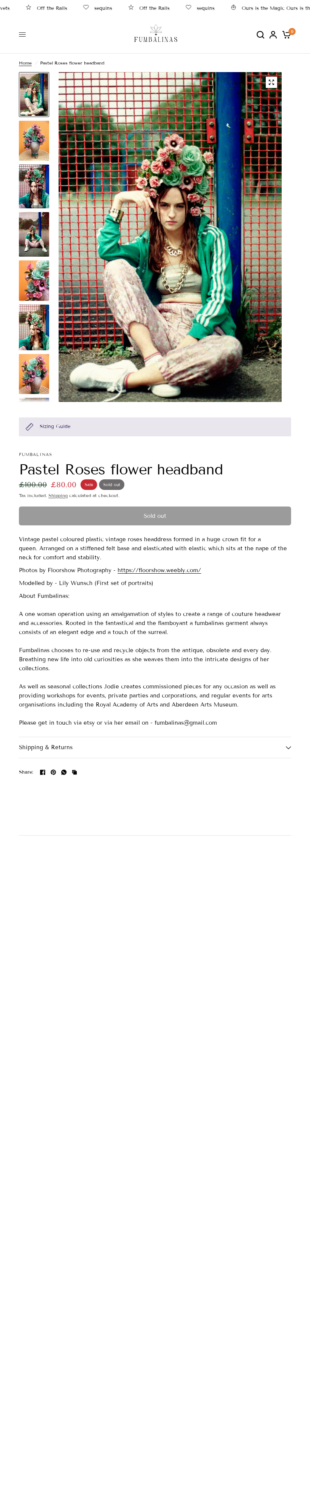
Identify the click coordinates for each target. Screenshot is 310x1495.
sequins (88, 8)
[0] (285, 34)
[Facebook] (42, 772)
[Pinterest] (53, 772)
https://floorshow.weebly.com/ (159, 570)
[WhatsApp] (63, 772)
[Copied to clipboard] (74, 772)
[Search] (260, 34)
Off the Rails (37, 8)
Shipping (58, 495)
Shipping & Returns (46, 747)
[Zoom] (271, 82)
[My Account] (273, 34)
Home (25, 63)
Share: (26, 772)
